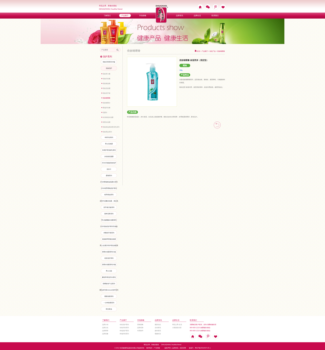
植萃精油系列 (108, 195)
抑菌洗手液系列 (109, 233)
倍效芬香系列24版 (109, 62)
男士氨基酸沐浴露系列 (109, 220)
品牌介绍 (105, 324)
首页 (198, 51)
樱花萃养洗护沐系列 (109, 277)
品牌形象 (105, 334)
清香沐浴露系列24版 (109, 264)
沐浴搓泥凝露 (108, 156)
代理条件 (140, 331)
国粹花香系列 (108, 214)
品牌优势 (140, 328)
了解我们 (107, 15)
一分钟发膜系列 (109, 303)
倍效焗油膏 (106, 83)
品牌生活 (197, 15)
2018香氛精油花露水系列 (109, 182)
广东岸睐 (157, 348)
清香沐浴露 (106, 122)
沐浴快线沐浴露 (108, 117)
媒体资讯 (158, 331)
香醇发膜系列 (108, 296)
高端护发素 (106, 108)
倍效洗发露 (106, 88)
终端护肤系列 (124, 334)
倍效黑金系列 (107, 132)
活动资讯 (158, 328)
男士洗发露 (109, 144)
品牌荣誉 (105, 331)
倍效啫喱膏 (106, 98)
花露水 (105, 112)
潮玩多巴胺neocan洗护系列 (108, 290)
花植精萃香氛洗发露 (109, 239)
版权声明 (168, 348)
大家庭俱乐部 (176, 328)
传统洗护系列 (124, 324)
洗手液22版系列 (108, 207)
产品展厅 (124, 15)
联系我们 (215, 15)
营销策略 (140, 324)
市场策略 (142, 15)
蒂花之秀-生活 (177, 324)
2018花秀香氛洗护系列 (109, 188)
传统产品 (212, 51)
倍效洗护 (109, 68)
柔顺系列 (109, 175)
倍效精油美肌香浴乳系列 (111, 127)
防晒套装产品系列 (109, 284)
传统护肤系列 (124, 328)
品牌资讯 (179, 15)
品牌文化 (105, 328)
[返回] (217, 129)
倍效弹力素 (106, 74)
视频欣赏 (158, 334)
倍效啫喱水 (106, 103)
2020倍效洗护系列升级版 (109, 226)
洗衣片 (109, 169)
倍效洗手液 (106, 93)
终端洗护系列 (124, 331)
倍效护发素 (106, 79)
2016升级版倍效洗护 (109, 163)
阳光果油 (109, 309)
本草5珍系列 (109, 137)
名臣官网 (183, 348)
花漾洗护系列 (108, 258)
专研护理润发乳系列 (109, 150)
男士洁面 (109, 271)
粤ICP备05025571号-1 (203, 348)
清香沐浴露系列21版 (109, 252)
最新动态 (158, 324)
